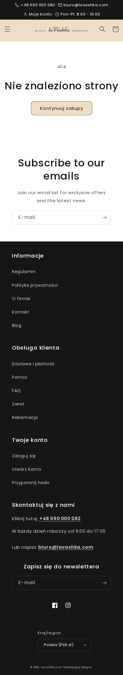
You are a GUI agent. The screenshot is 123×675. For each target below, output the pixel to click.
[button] (7, 29)
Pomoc (20, 377)
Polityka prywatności (35, 285)
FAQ (16, 391)
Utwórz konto (26, 469)
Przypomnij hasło (31, 483)
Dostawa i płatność (33, 364)
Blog (16, 325)
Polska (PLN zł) (58, 645)
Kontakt (20, 312)
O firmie (21, 299)
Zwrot (18, 404)
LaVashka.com (51, 667)
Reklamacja (25, 417)
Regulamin (24, 272)
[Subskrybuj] (104, 218)
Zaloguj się (24, 456)
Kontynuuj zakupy (61, 108)
